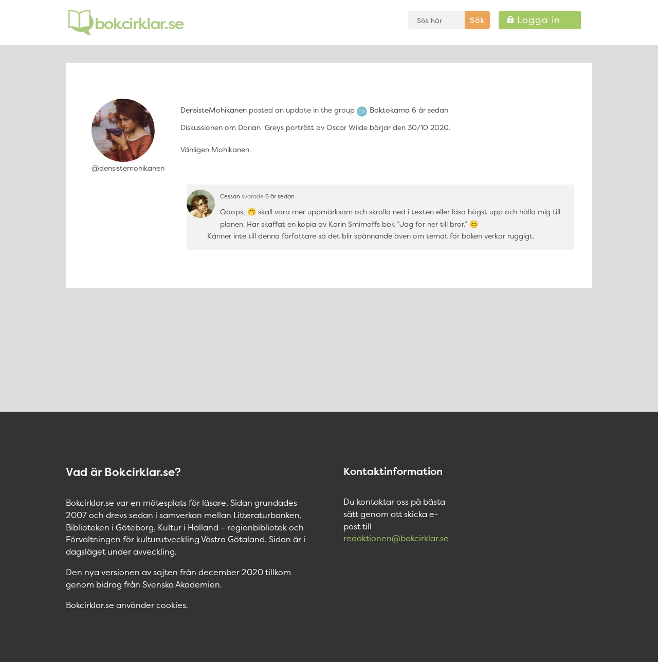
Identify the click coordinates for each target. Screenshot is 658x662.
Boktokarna (390, 110)
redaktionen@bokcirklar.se (396, 538)
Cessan (230, 196)
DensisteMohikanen (213, 110)
